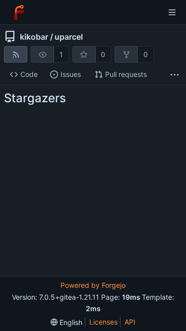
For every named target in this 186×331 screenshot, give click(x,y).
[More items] (174, 75)
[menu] (66, 322)
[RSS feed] (15, 54)
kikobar (34, 37)
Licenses (103, 322)
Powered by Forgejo (93, 285)
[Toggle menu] (172, 12)
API (129, 322)
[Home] (19, 12)
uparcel (69, 37)
